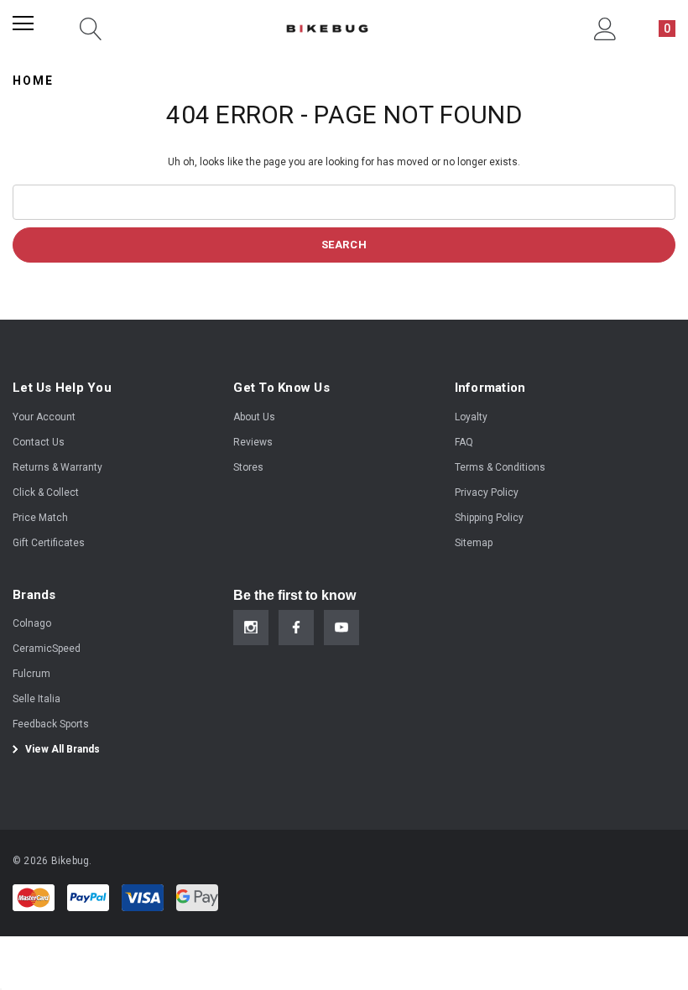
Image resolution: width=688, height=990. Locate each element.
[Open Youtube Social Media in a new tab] (341, 627)
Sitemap (474, 543)
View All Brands (61, 749)
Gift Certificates (49, 543)
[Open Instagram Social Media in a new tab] (250, 627)
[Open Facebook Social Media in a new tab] (296, 627)
